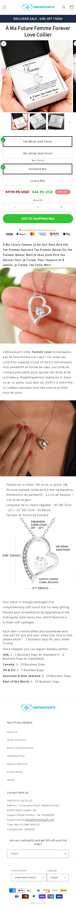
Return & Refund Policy (20, 747)
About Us (12, 731)
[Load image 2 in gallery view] (38, 121)
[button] (4, 7)
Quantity (38, 200)
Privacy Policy (14, 771)
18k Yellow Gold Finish (38, 153)
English (54, 877)
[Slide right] (69, 122)
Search (11, 779)
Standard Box (38, 169)
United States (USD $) (25, 877)
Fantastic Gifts (40, 903)
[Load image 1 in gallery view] (19, 121)
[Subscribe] (65, 854)
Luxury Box (37, 180)
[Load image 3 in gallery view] (56, 121)
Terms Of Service (16, 739)
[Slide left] (7, 122)
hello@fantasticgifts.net (39, 819)
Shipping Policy (16, 755)
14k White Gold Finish (37, 141)
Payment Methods (17, 763)
